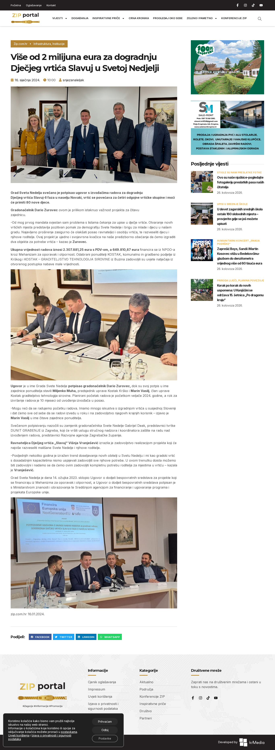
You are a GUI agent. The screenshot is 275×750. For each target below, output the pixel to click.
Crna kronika (139, 18)
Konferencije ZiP (234, 18)
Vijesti (57, 18)
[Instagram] (245, 5)
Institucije (59, 43)
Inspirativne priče (106, 18)
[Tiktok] (253, 5)
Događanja (79, 18)
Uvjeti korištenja (18, 735)
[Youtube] (261, 5)
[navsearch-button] (258, 18)
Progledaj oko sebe (168, 18)
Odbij (105, 730)
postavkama (69, 732)
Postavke (105, 738)
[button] (40, 637)
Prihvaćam (105, 721)
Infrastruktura (42, 43)
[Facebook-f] (237, 5)
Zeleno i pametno (200, 18)
